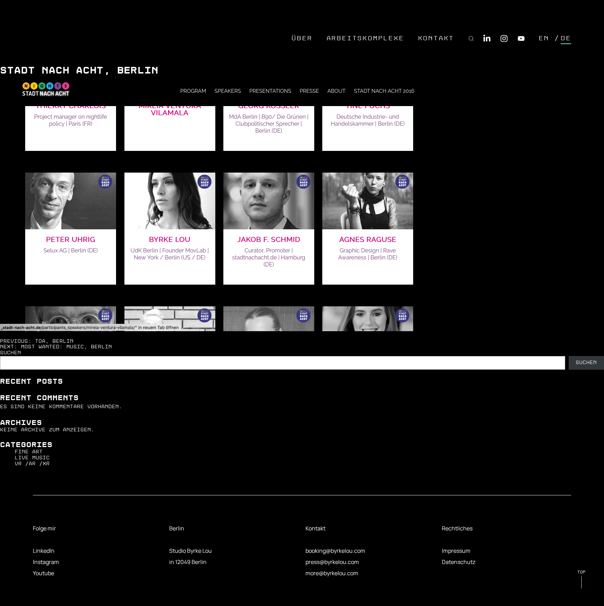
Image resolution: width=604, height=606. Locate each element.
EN (544, 38)
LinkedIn (44, 551)
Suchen (10, 353)
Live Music (32, 458)
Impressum (456, 551)
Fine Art (29, 452)
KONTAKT (436, 38)
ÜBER (302, 38)
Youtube (43, 573)
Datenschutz (458, 562)
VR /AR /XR (32, 464)
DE (566, 38)
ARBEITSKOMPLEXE (365, 38)
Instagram (46, 562)
